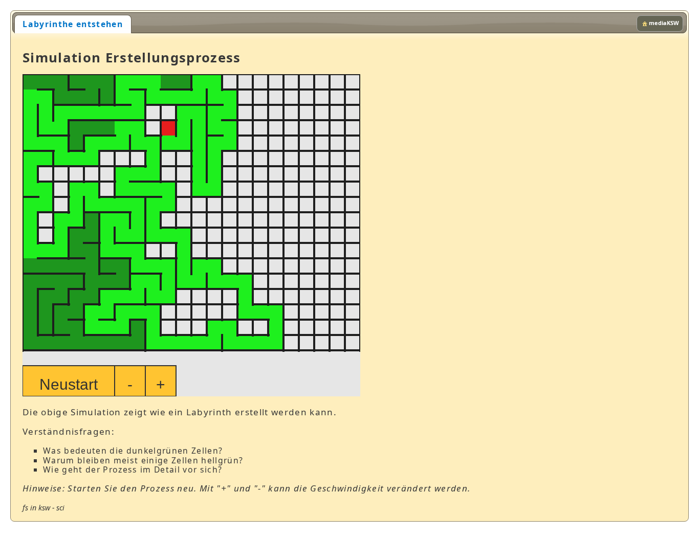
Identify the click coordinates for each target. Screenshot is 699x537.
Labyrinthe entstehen (73, 24)
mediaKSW (664, 23)
